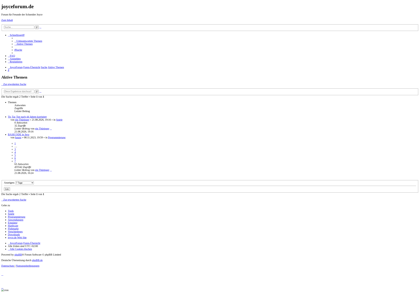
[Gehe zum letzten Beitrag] (51, 128)
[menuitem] (28, 41)
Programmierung (56, 137)
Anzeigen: (9, 182)
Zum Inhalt (7, 20)
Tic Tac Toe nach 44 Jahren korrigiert (27, 116)
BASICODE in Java (18, 134)
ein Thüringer (22, 119)
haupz (18, 137)
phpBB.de (37, 260)
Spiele (59, 119)
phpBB (18, 254)
